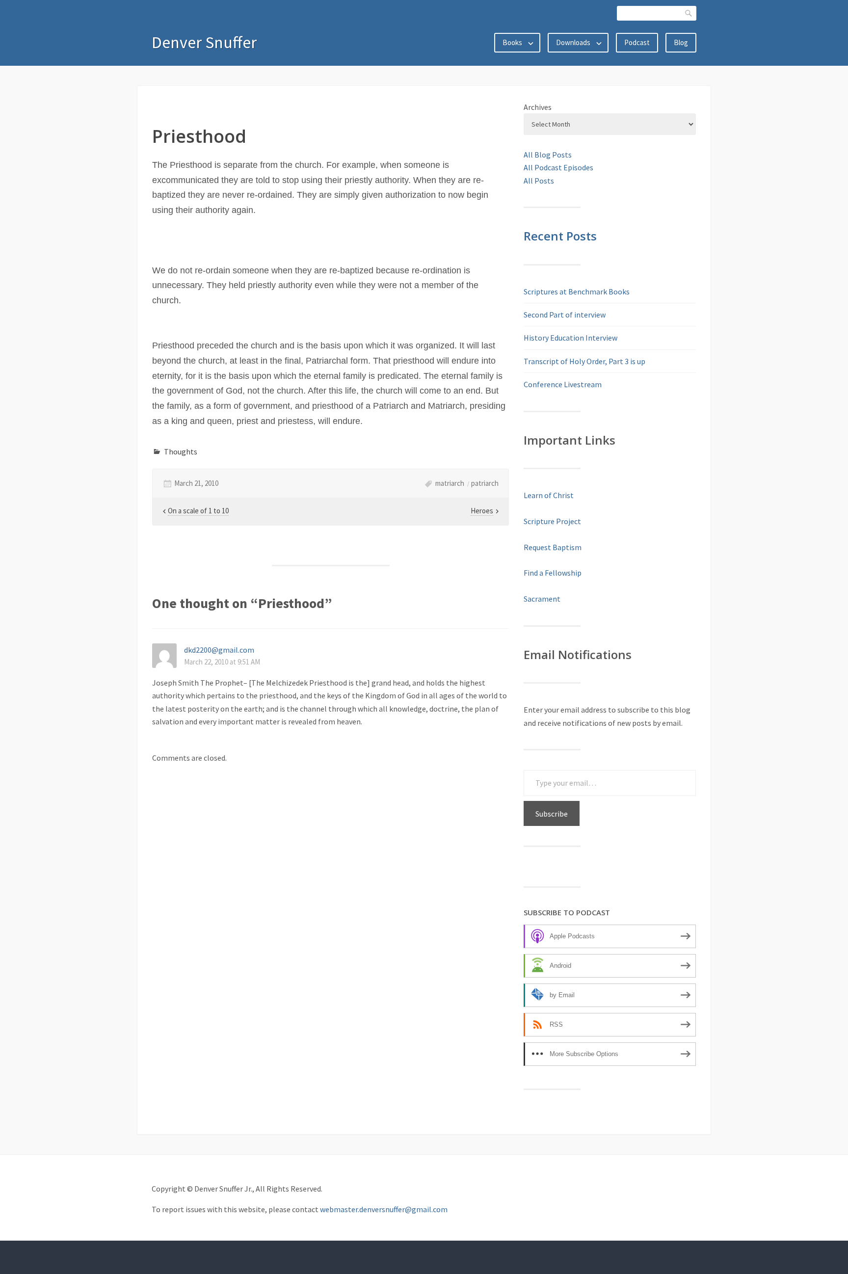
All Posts (539, 181)
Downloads (573, 42)
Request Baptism (553, 547)
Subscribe (551, 814)
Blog (681, 42)
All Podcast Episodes (558, 167)
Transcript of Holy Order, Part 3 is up (584, 361)
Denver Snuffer (204, 42)
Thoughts (180, 451)
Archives (538, 107)
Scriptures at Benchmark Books (577, 291)
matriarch (449, 483)
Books (512, 42)
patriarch (485, 483)
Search (689, 13)
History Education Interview (570, 338)
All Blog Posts (548, 154)
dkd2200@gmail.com (219, 650)
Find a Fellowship (553, 573)
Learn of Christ (549, 495)
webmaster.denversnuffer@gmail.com (384, 1209)
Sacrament (542, 599)
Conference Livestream (563, 384)
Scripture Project (552, 521)
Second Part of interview (565, 314)
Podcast (637, 42)
